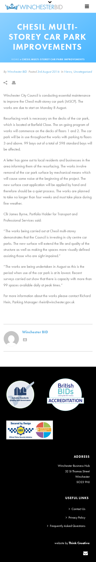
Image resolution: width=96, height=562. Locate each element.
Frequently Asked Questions (67, 526)
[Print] (16, 82)
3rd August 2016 (48, 71)
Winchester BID (17, 71)
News (68, 71)
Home (15, 59)
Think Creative (79, 543)
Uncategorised (82, 71)
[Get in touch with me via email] (25, 340)
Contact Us (78, 509)
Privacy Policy (77, 517)
